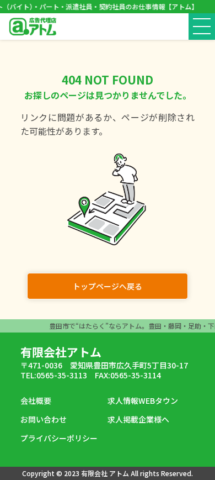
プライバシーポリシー (59, 438)
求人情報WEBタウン (143, 400)
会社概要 (35, 400)
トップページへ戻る (107, 286)
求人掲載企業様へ (138, 419)
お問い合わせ (43, 419)
